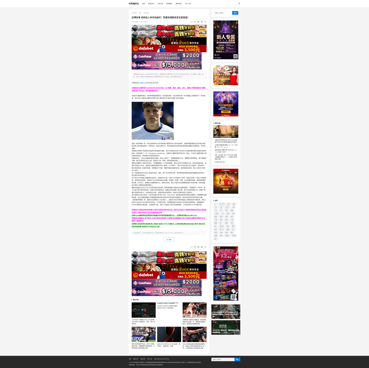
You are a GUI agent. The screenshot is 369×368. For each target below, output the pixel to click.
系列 (232, 223)
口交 (215, 207)
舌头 (233, 229)
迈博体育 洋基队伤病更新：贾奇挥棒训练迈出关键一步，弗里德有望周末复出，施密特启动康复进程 (194, 322)
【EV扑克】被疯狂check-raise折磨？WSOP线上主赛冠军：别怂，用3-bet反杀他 (143, 321)
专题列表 (142, 359)
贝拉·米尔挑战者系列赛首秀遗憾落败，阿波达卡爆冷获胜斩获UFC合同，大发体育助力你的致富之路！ (194, 346)
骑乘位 (227, 235)
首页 (143, 3)
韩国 (215, 235)
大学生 (227, 207)
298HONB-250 (220, 162)
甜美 (215, 223)
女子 (221, 210)
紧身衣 (222, 226)
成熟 (226, 216)
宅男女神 (151, 3)
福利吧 (137, 21)
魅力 (215, 239)
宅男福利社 (134, 3)
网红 (227, 226)
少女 (222, 213)
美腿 (227, 229)
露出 (232, 232)
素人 (215, 226)
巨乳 (233, 213)
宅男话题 (146, 13)
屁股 (227, 213)
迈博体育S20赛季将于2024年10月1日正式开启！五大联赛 (151, 88)
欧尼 (232, 216)
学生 (226, 210)
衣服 (221, 232)
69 (215, 204)
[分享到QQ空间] (205, 21)
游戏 (226, 220)
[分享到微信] (198, 21)
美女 (215, 229)
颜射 (221, 235)
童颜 (226, 223)
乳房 (228, 204)
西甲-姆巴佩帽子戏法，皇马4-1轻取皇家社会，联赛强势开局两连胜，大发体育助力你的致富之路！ (143, 346)
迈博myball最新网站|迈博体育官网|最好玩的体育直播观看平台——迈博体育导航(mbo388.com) (164, 215)
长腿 (226, 232)
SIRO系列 (222, 204)
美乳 (233, 226)
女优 (215, 210)
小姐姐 (216, 213)
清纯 (221, 220)
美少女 (222, 229)
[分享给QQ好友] (201, 21)
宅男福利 (169, 3)
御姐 (215, 216)
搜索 (235, 13)
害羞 (232, 210)
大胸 (233, 207)
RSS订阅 (149, 359)
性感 (221, 216)
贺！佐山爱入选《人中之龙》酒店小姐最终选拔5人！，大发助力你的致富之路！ (226, 157)
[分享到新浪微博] (195, 21)
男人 (221, 223)
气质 (215, 220)
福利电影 (178, 3)
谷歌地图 (158, 362)
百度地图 (153, 362)
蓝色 (215, 232)
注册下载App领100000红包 (161, 359)
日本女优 (160, 3)
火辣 (232, 220)
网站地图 (148, 362)
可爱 (221, 207)
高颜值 (234, 235)
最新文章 (135, 359)
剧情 (234, 204)
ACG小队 (188, 3)
